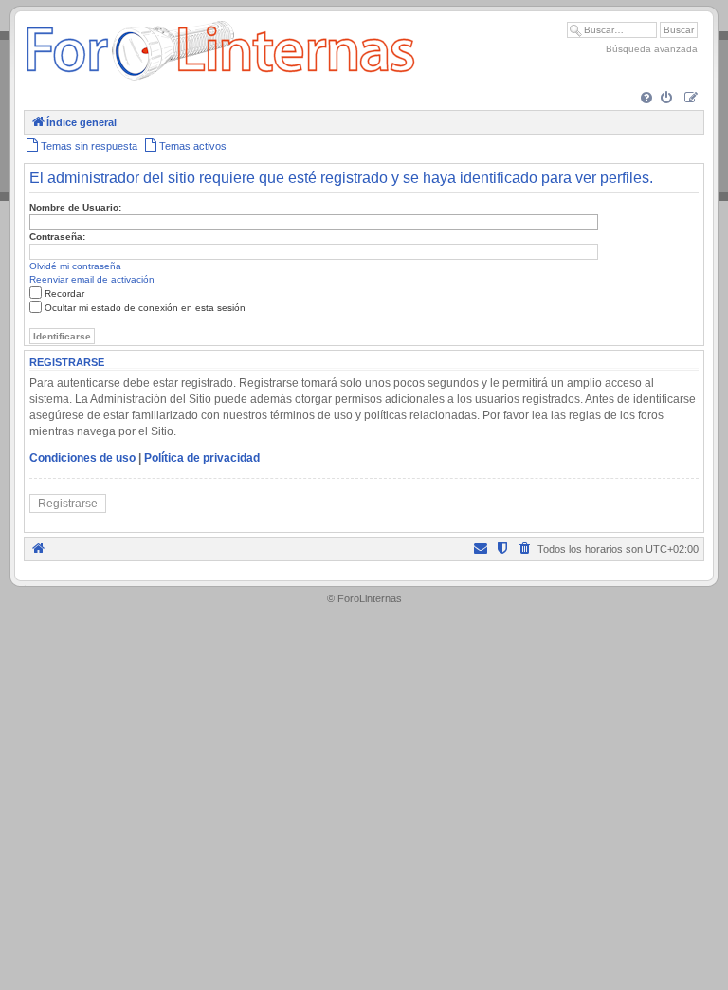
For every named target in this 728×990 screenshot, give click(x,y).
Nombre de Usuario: (75, 207)
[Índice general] (220, 80)
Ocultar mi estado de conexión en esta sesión (145, 307)
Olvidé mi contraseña (75, 266)
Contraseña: (57, 236)
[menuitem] (648, 99)
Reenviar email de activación (92, 279)
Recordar (64, 293)
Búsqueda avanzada (652, 49)
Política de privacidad (202, 458)
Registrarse (68, 503)
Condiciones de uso (82, 458)
